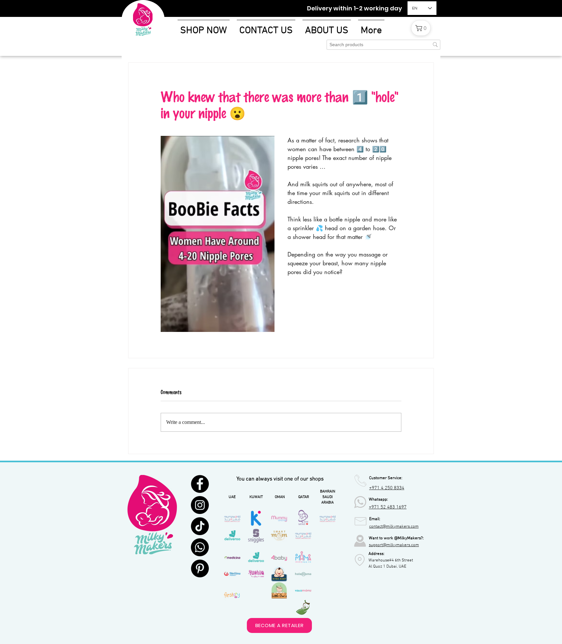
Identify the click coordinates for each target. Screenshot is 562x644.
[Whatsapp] (200, 547)
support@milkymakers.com (394, 545)
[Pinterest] (200, 568)
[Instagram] (200, 505)
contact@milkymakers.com (394, 526)
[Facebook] (200, 484)
